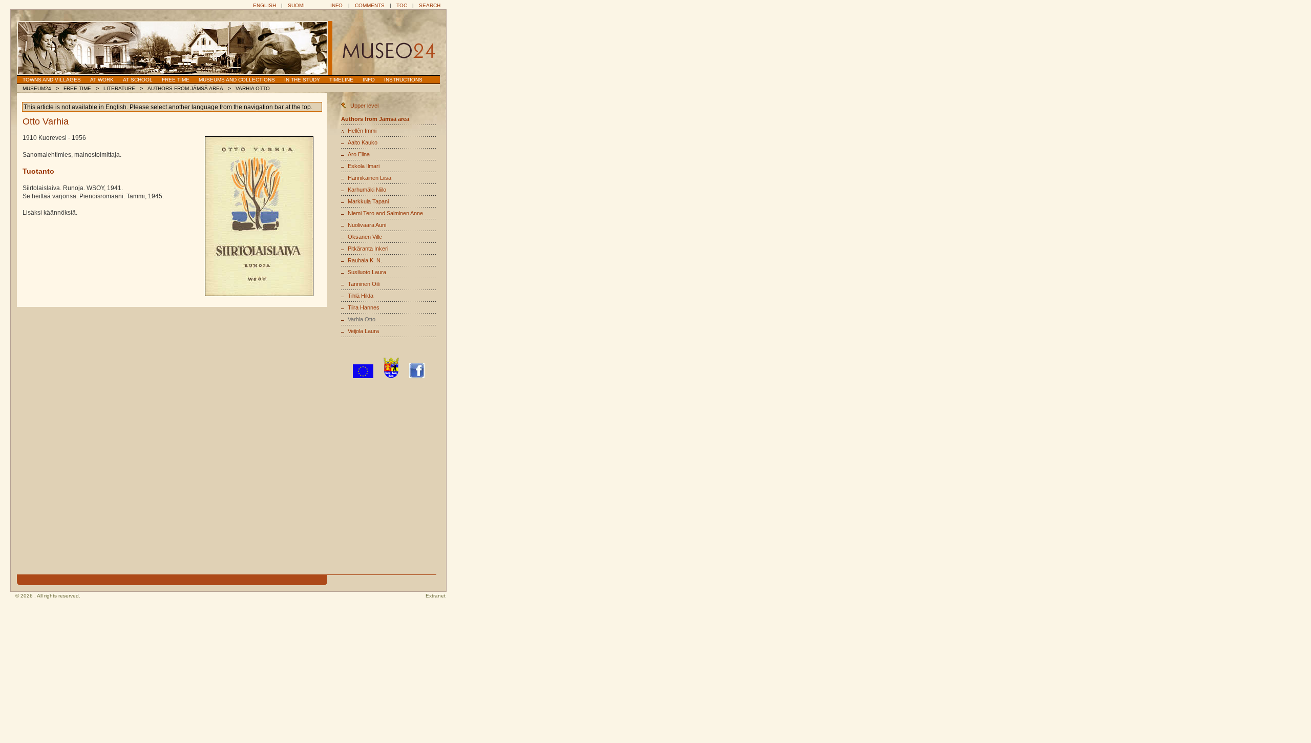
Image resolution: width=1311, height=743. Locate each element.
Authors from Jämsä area (185, 88)
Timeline (341, 79)
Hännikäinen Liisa (369, 178)
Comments (370, 5)
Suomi (296, 5)
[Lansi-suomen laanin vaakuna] (391, 376)
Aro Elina (359, 154)
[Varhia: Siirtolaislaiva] (259, 216)
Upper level (364, 105)
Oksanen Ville (365, 237)
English (264, 5)
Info (336, 5)
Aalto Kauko (362, 142)
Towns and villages (52, 79)
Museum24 (37, 88)
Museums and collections (237, 79)
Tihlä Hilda (360, 296)
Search (429, 5)
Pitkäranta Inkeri (368, 248)
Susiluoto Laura (367, 272)
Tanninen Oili (363, 284)
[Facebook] (417, 376)
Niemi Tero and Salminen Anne (385, 213)
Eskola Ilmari (363, 166)
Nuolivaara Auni (367, 225)
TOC (401, 5)
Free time (175, 79)
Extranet (436, 595)
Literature (119, 88)
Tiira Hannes (363, 307)
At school (138, 79)
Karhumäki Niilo (367, 190)
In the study (302, 79)
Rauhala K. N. (365, 260)
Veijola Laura (363, 331)
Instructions (403, 79)
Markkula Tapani (368, 201)
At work (102, 79)
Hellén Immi (362, 131)
